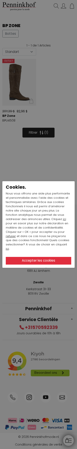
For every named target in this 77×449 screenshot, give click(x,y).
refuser (11, 236)
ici (64, 219)
